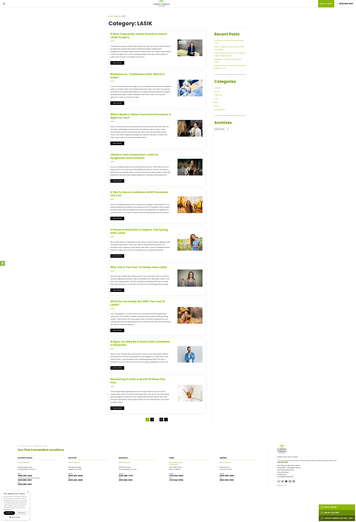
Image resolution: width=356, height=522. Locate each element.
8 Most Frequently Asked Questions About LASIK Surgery (138, 35)
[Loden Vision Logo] (283, 449)
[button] (2, 263)
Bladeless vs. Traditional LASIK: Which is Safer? (137, 75)
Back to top (282, 485)
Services (117, 16)
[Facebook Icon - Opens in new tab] (278, 481)
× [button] (27, 492)
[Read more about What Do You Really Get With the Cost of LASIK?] (189, 316)
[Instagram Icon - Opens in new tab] (290, 481)
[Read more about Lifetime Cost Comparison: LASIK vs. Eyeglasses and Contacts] (189, 168)
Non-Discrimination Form (285, 470)
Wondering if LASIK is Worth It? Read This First (137, 380)
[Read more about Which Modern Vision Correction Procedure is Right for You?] (189, 129)
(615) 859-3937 (282, 462)
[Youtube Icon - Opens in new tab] (286, 481)
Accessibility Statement (285, 477)
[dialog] (16, 505)
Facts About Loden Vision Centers (288, 465)
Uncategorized (219, 109)
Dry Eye (217, 91)
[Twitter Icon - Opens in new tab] (282, 481)
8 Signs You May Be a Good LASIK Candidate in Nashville (140, 343)
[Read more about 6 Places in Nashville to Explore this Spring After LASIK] (189, 243)
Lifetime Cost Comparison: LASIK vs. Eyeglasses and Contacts (134, 156)
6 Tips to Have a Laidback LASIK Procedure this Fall (139, 193)
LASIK (112, 41)
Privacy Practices (283, 472)
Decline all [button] (22, 513)
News (216, 102)
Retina (216, 106)
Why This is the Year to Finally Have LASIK (138, 267)
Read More (117, 63)
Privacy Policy (281, 474)
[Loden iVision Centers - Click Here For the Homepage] (161, 3)
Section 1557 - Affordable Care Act (289, 468)
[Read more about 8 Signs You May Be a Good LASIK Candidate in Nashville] (189, 355)
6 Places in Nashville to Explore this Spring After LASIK (139, 231)
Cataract (217, 88)
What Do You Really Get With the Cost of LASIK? (137, 303)
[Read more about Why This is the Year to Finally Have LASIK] (189, 279)
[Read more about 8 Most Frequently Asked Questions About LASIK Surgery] (189, 49)
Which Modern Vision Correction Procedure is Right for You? (140, 116)
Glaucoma (218, 95)
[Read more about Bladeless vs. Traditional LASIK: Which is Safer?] (189, 89)
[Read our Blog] (293, 481)
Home (110, 16)
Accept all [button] (9, 513)
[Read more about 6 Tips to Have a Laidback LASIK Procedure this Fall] (189, 206)
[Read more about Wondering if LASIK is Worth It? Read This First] (189, 394)
